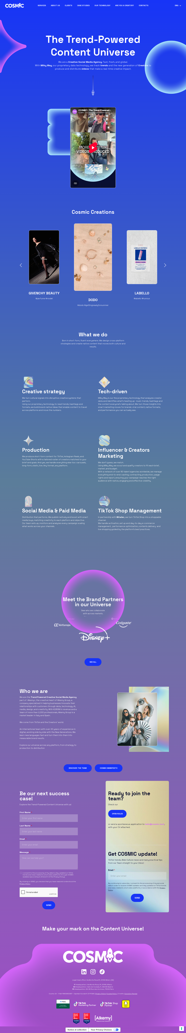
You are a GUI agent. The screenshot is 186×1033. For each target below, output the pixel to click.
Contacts (143, 5)
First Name (26, 812)
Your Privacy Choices (101, 1029)
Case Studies (83, 5)
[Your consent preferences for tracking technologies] (181, 1028)
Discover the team (78, 768)
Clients (68, 5)
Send (48, 905)
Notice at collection (77, 1029)
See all (93, 662)
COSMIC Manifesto (108, 768)
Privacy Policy (59, 877)
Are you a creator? (124, 5)
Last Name (26, 825)
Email (23, 839)
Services (42, 5)
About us (55, 5)
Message (25, 852)
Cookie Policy (112, 994)
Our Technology (102, 5)
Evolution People (131, 994)
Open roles (117, 814)
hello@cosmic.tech (154, 824)
